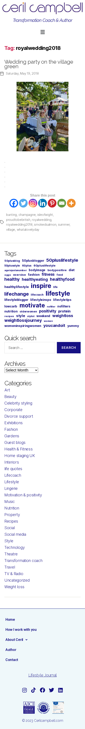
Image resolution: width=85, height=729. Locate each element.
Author (10, 650)
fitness (48, 274)
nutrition (11, 311)
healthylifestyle (16, 287)
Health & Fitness (18, 449)
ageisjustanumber (15, 270)
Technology (14, 547)
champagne (27, 215)
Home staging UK (19, 455)
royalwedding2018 (19, 224)
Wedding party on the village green (38, 64)
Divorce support (18, 416)
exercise (19, 274)
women (48, 321)
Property (12, 514)
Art (7, 390)
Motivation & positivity (23, 495)
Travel (9, 567)
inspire (41, 286)
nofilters (63, 306)
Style (8, 541)
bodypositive (57, 270)
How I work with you (21, 630)
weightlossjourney (23, 320)
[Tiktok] (33, 690)
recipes (9, 316)
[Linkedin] (42, 203)
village (10, 229)
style (20, 316)
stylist (30, 316)
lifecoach (37, 294)
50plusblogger (33, 260)
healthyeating (35, 279)
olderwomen (28, 311)
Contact (11, 660)
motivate (32, 305)
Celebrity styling (18, 403)
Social (9, 527)
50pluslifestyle (62, 260)
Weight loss (14, 586)
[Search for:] (29, 348)
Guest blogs (15, 442)
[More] (71, 203)
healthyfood (62, 279)
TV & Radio (13, 573)
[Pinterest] (52, 203)
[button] (42, 32)
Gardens (11, 436)
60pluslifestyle (45, 265)
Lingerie (11, 488)
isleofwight (45, 215)
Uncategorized (17, 580)
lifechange (16, 294)
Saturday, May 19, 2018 (22, 73)
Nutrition (11, 508)
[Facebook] (13, 203)
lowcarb (10, 306)
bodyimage (37, 270)
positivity (47, 311)
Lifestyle (11, 482)
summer (64, 224)
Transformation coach (23, 560)
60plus (26, 265)
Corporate (13, 409)
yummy (73, 326)
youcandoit (54, 325)
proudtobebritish (18, 220)
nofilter (51, 306)
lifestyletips (62, 300)
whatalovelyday (28, 229)
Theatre (11, 554)
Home (10, 619)
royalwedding (41, 220)
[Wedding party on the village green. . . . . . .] (42, 116)
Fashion (11, 429)
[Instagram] (33, 203)
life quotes (13, 468)
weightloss (62, 315)
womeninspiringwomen (22, 326)
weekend (43, 316)
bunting (11, 215)
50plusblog (12, 260)
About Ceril (14, 640)
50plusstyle (12, 265)
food (60, 274)
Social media (15, 534)
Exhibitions (13, 422)
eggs (7, 274)
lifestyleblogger (16, 300)
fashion (33, 274)
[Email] (61, 203)
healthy (12, 279)
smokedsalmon (45, 224)
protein (64, 311)
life (55, 287)
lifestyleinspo (40, 300)
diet (72, 270)
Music (9, 501)
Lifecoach (12, 475)
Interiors (11, 462)
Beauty (10, 396)
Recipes (11, 521)
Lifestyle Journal (42, 675)
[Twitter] (23, 203)
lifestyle (58, 293)
